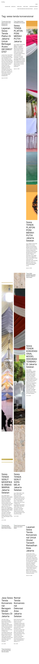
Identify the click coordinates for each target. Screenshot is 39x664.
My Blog (3, 1)
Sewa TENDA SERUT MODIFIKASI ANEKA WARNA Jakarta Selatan (7, 483)
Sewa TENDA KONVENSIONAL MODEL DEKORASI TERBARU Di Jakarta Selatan (31, 356)
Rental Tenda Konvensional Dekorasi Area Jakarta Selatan (19, 607)
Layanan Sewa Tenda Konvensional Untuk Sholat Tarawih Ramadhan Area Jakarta (31, 539)
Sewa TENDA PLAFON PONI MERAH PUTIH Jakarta (18, 33)
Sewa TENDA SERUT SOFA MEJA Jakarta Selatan (18, 482)
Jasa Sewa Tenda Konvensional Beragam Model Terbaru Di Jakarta (7, 607)
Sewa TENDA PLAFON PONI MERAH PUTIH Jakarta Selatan (30, 231)
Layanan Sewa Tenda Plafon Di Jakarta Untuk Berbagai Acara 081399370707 (7, 40)
